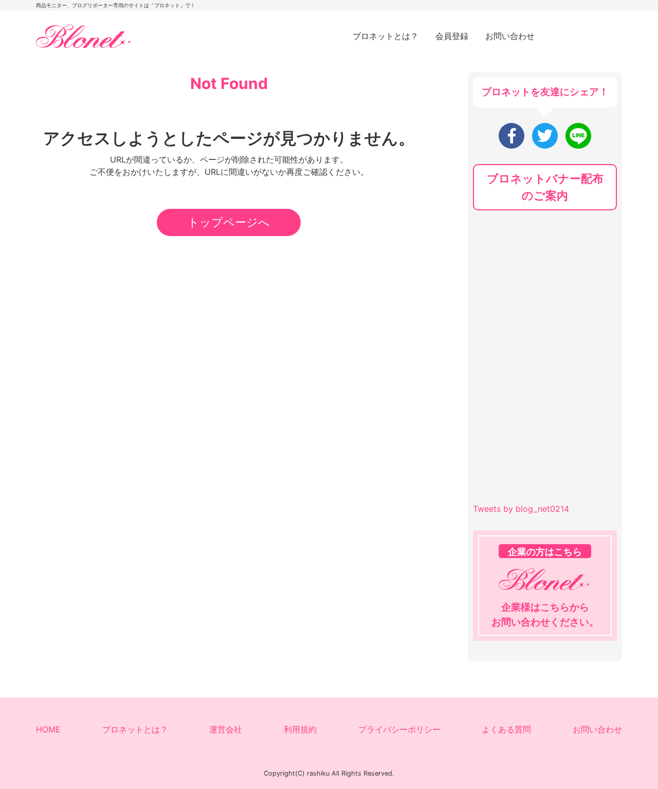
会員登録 (451, 36)
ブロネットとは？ (385, 36)
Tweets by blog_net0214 (521, 509)
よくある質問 (506, 729)
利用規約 (300, 729)
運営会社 (225, 729)
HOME (48, 729)
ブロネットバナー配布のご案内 (545, 187)
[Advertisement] (550, 290)
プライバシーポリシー (399, 729)
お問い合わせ (510, 36)
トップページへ (229, 222)
